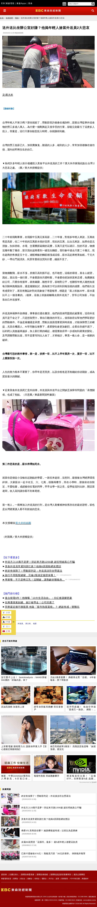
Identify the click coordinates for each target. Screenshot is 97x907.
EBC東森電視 (7, 3)
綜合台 (22, 879)
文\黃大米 (7, 94)
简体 (30, 3)
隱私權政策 (92, 897)
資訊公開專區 (79, 875)
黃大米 (28, 623)
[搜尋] (92, 13)
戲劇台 (29, 879)
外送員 (20, 623)
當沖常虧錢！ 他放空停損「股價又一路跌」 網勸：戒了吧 (81, 708)
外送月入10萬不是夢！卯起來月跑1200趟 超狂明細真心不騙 (40, 561)
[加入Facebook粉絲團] (6, 628)
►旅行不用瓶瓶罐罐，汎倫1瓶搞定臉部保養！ (29, 575)
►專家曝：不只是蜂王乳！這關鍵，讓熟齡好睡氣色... (33, 579)
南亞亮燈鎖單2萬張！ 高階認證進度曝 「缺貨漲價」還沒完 (73, 747)
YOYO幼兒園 (75, 879)
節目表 (4, 875)
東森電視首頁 (6, 879)
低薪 (35, 623)
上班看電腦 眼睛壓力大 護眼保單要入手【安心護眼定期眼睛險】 (24, 747)
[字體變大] (6, 618)
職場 (17, 18)
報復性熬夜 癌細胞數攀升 (46, 776)
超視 (57, 879)
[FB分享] (6, 614)
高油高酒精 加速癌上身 (12, 707)
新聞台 (15, 879)
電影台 (44, 879)
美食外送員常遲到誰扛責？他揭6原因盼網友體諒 (33, 566)
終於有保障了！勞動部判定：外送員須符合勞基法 (33, 570)
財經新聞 (9, 18)
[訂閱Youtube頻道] (6, 632)
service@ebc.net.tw (89, 900)
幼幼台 (37, 879)
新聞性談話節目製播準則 (60, 875)
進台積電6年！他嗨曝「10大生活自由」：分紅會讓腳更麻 (38, 598)
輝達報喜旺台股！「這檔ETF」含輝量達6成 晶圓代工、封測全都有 (81, 777)
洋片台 (51, 879)
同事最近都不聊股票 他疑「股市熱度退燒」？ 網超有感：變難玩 (42, 606)
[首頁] (48, 10)
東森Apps (21, 3)
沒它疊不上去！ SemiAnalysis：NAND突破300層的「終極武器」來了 (24, 678)
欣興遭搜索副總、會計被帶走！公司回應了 (29, 602)
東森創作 (85, 879)
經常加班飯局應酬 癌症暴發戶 (48, 708)
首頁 (2, 18)
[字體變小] (6, 623)
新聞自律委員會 (27, 875)
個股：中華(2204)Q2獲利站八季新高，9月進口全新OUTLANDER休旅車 (15, 777)
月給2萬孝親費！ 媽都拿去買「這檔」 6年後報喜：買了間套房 (73, 678)
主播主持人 (14, 875)
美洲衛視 (64, 879)
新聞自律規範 (42, 875)
